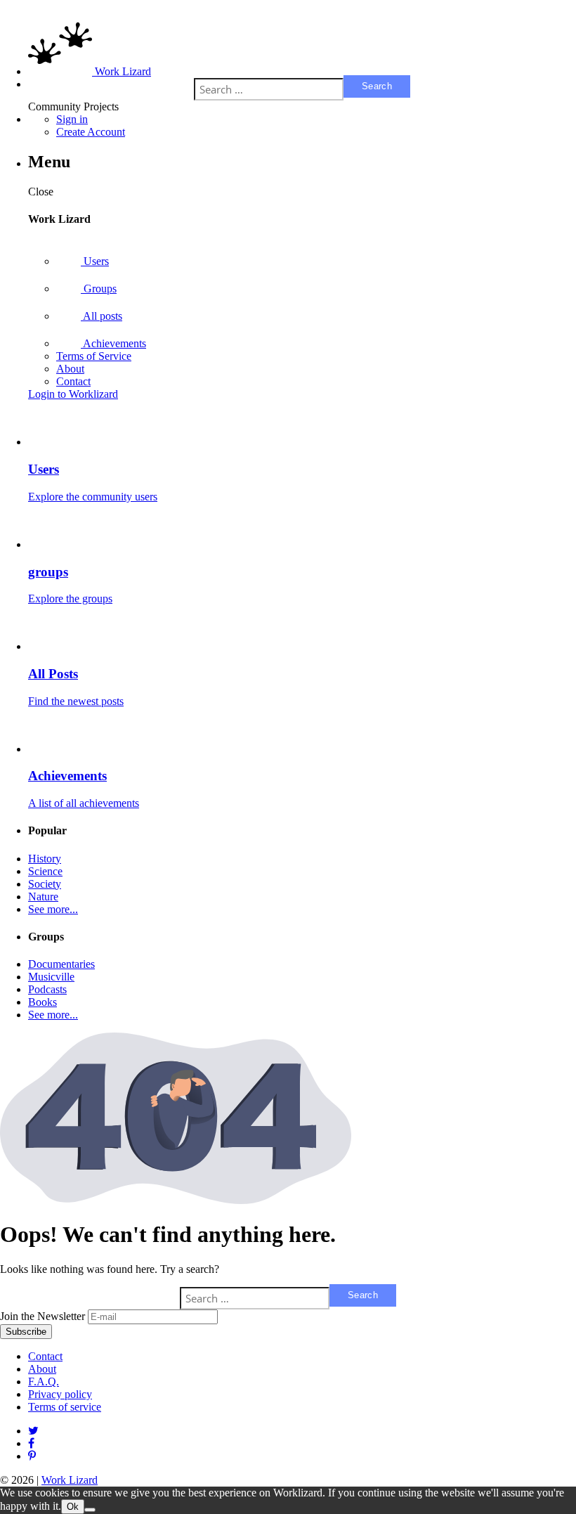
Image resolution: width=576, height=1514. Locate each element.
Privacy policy (60, 1394)
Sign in (72, 119)
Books (42, 1002)
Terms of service (64, 1407)
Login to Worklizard (73, 394)
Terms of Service (93, 356)
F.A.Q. (43, 1381)
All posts (101, 316)
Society (44, 884)
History (44, 859)
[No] (90, 1510)
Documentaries (61, 964)
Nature (43, 896)
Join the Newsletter (42, 1316)
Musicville (51, 977)
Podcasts (47, 989)
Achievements (113, 343)
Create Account (90, 132)
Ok (73, 1506)
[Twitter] (33, 1431)
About (70, 369)
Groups (99, 289)
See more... (53, 909)
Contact (73, 381)
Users (95, 261)
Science (45, 871)
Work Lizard (69, 1480)
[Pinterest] (31, 1443)
